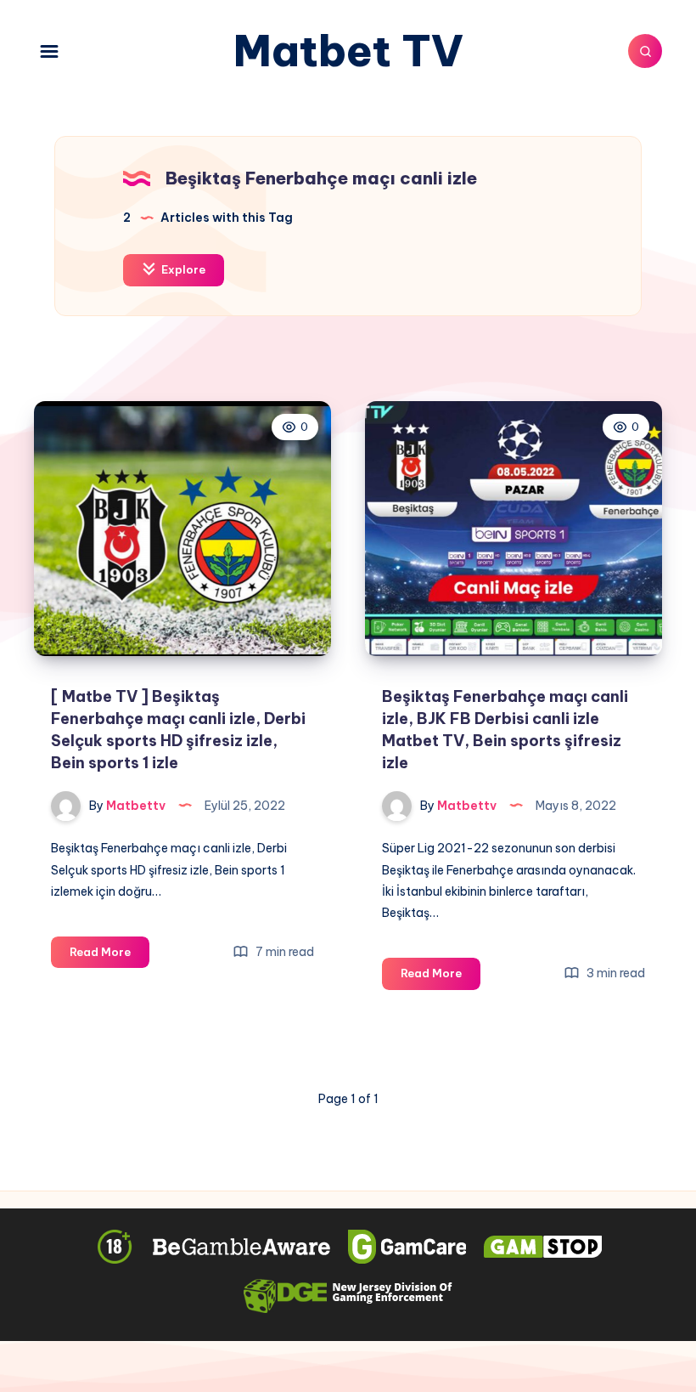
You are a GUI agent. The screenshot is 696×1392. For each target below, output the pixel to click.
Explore (182, 269)
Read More (109, 956)
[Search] (645, 51)
